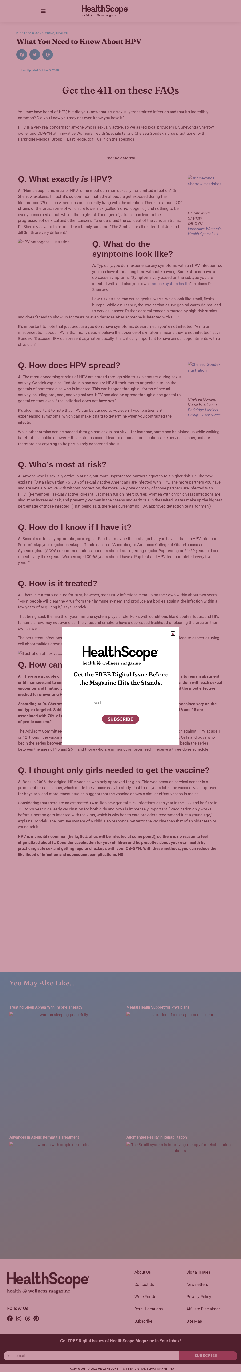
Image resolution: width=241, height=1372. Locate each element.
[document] (120, 686)
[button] (173, 633)
